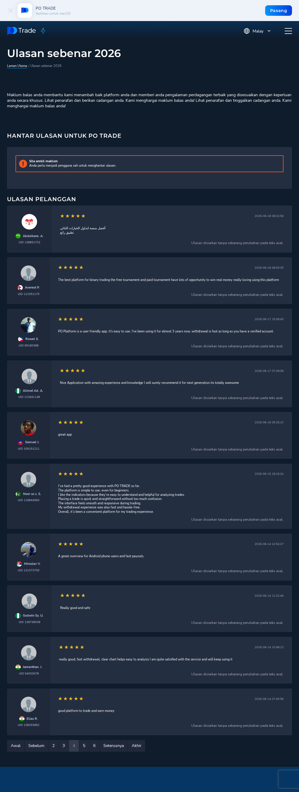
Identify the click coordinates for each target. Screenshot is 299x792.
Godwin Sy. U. (33, 616)
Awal (15, 745)
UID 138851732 (29, 242)
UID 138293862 (28, 725)
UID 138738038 (29, 622)
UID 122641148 (29, 397)
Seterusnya (113, 745)
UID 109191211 (28, 449)
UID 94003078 (29, 673)
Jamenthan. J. (32, 667)
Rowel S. (32, 339)
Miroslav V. (32, 564)
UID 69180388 (29, 345)
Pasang (278, 10)
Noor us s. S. (32, 494)
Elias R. (32, 719)
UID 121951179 (28, 294)
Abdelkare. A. (33, 236)
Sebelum (36, 745)
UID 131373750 (28, 570)
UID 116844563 (28, 500)
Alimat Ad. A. (33, 391)
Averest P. (32, 288)
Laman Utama (17, 66)
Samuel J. (32, 442)
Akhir (136, 745)
